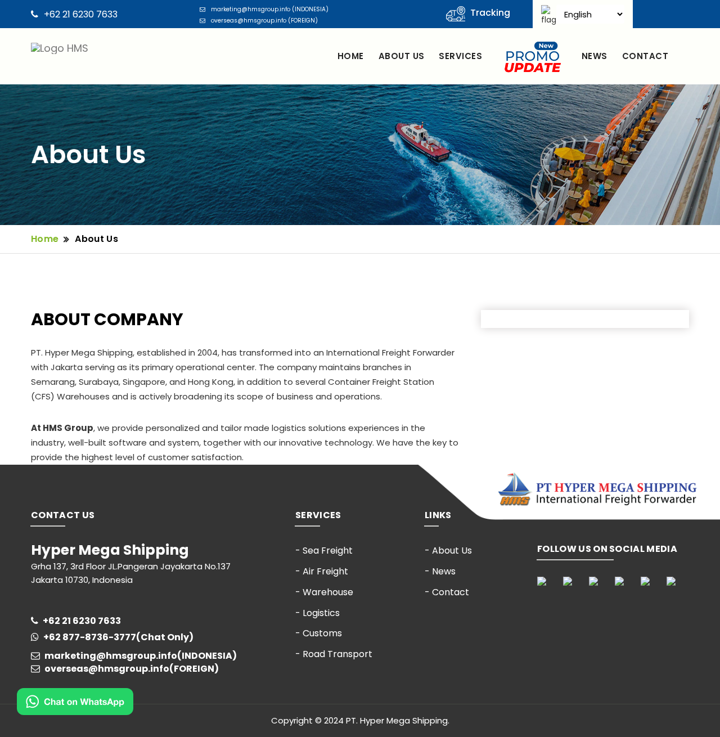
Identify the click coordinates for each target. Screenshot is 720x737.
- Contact (447, 592)
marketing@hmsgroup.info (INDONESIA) (269, 9)
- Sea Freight (324, 550)
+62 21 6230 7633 (81, 14)
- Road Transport (333, 654)
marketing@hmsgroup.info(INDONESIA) (140, 655)
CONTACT (645, 56)
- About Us (448, 550)
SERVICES (460, 56)
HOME (351, 56)
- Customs (318, 633)
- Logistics (317, 612)
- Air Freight (321, 571)
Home (44, 238)
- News (440, 571)
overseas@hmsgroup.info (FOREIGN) (264, 20)
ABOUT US (402, 56)
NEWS (595, 56)
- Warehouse (324, 592)
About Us (96, 238)
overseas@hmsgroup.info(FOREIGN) (131, 668)
